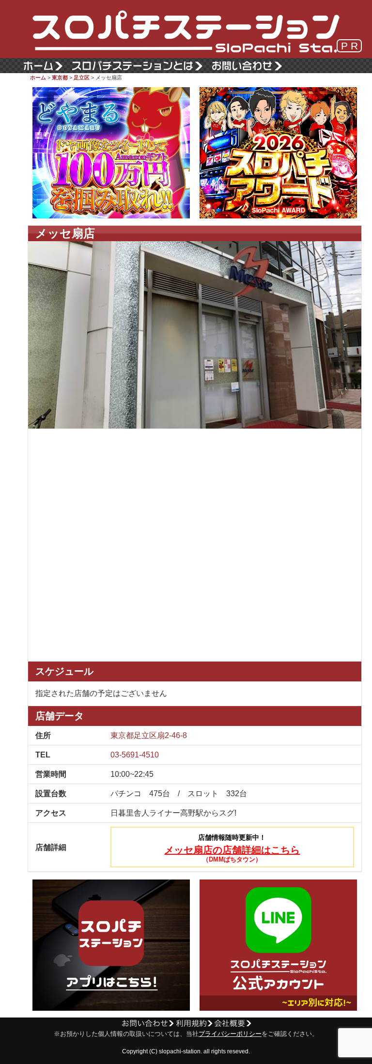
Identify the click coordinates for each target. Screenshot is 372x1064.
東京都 (60, 77)
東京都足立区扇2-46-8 (148, 735)
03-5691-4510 (134, 755)
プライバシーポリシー (230, 1034)
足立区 (82, 77)
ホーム (38, 77)
